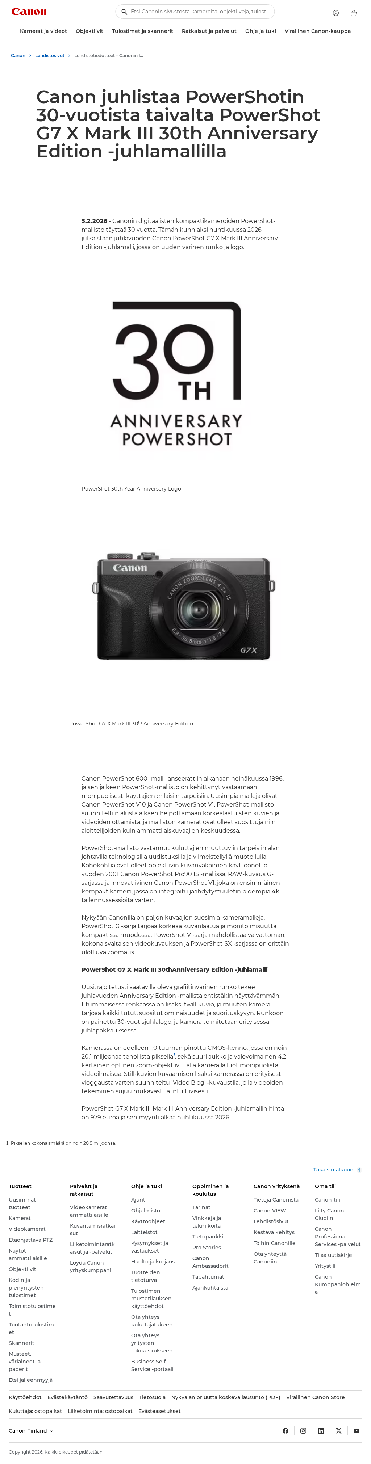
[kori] (353, 13)
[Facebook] (285, 1431)
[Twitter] (339, 1431)
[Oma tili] (336, 13)
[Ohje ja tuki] (279, 31)
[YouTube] (356, 1431)
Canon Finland (29, 1430)
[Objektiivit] (106, 31)
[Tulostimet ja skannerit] (176, 31)
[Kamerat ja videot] (70, 31)
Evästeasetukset (159, 1411)
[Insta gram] (303, 1431)
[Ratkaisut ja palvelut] (239, 31)
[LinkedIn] (321, 1431)
